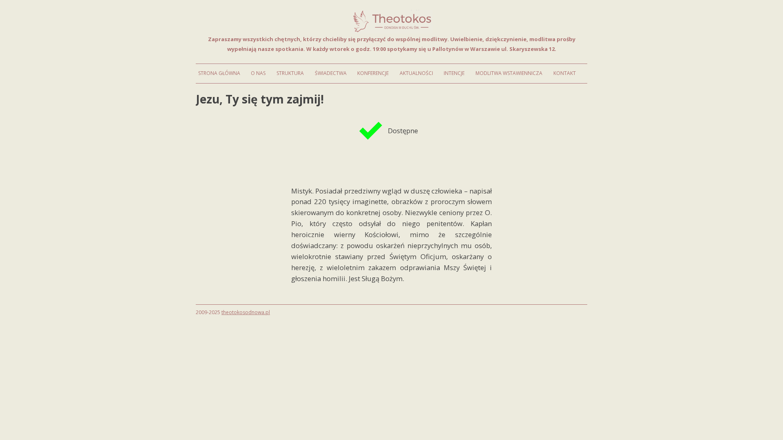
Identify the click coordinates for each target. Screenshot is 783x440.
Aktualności (416, 73)
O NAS (258, 73)
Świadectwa (331, 73)
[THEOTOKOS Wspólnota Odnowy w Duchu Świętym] (391, 31)
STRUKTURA (290, 73)
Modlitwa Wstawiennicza (509, 73)
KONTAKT (564, 73)
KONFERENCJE (373, 73)
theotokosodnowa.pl (245, 312)
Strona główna (219, 73)
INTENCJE (454, 73)
